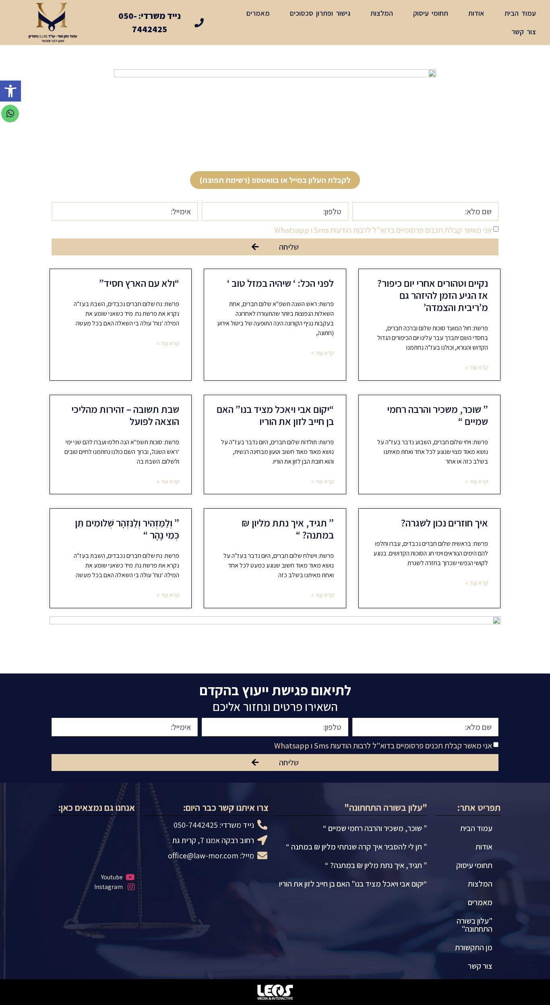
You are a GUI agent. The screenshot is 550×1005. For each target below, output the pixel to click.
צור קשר (523, 31)
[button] (275, 180)
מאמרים (258, 13)
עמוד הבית (520, 13)
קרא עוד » (476, 367)
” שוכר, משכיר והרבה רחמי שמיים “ (437, 415)
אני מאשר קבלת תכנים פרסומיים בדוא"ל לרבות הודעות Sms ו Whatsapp (383, 230)
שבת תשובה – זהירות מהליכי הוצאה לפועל (125, 415)
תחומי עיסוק (430, 13)
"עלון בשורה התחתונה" (474, 925)
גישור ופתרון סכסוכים (320, 13)
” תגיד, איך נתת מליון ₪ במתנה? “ (288, 528)
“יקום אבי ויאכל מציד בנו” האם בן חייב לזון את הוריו (275, 415)
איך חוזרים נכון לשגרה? (444, 522)
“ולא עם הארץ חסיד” (139, 283)
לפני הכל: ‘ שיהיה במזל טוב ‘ (280, 283)
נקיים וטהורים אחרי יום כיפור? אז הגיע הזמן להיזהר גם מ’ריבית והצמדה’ (432, 295)
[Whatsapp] (10, 113)
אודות (476, 13)
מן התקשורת (473, 947)
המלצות (381, 13)
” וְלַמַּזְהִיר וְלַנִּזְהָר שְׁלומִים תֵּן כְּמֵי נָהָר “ (127, 528)
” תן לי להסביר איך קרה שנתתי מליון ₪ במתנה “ (356, 846)
